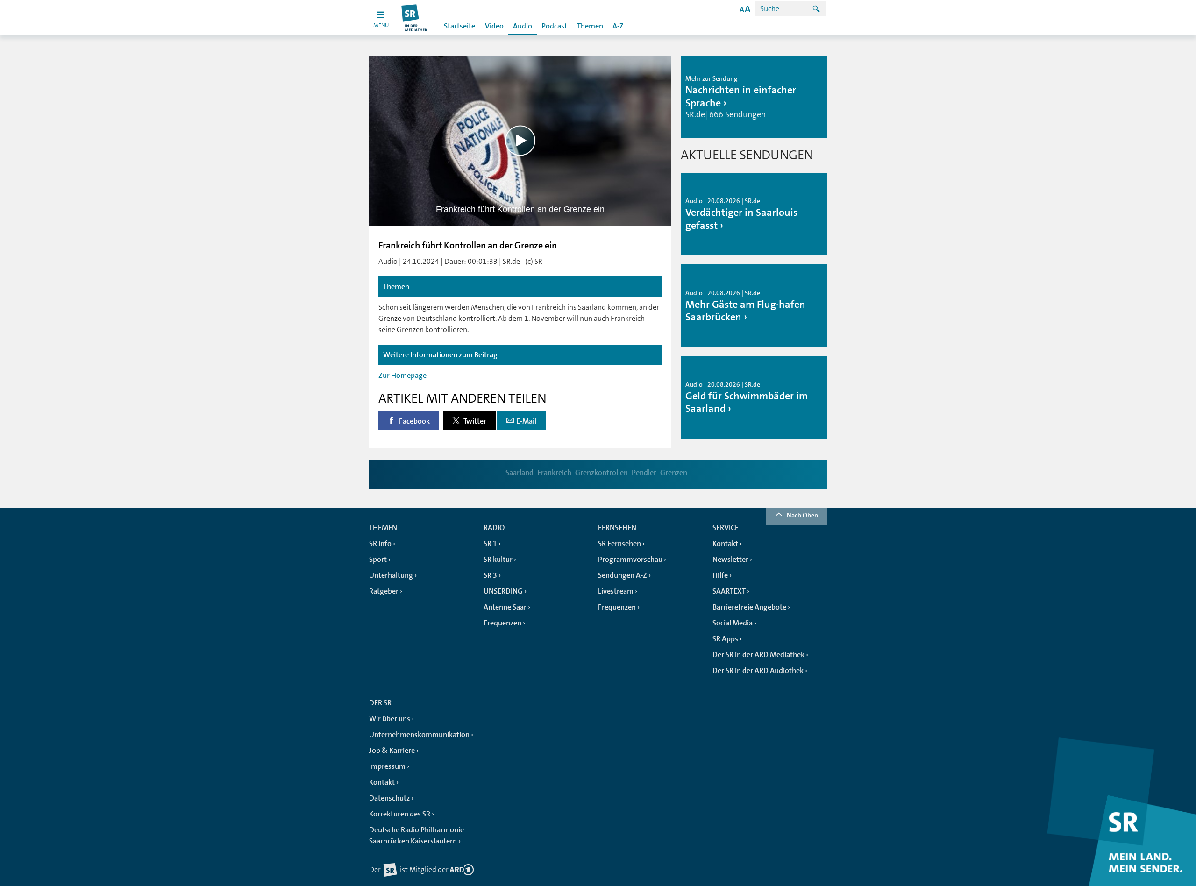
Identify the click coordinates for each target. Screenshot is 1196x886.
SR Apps (725, 639)
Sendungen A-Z (622, 575)
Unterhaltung (391, 575)
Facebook (414, 421)
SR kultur (498, 559)
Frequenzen (502, 623)
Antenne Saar (505, 607)
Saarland (519, 472)
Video (494, 26)
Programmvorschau (630, 559)
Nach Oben (802, 515)
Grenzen (673, 472)
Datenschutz (389, 798)
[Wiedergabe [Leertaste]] (520, 140)
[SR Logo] (414, 17)
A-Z (618, 26)
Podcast (554, 26)
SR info (380, 543)
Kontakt (725, 543)
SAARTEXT (729, 591)
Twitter (474, 421)
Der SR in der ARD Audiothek (758, 670)
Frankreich (554, 472)
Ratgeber (384, 591)
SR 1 (490, 543)
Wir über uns (389, 718)
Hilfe (720, 575)
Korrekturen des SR (399, 814)
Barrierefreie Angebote (749, 607)
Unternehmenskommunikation (419, 734)
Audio (522, 26)
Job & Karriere (392, 750)
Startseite (459, 26)
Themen (590, 26)
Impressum (387, 766)
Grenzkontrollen (601, 472)
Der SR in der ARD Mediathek (758, 654)
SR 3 (490, 575)
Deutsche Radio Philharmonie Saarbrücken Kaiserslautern (416, 835)
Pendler (644, 472)
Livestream (616, 591)
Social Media (732, 623)
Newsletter (730, 559)
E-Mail (526, 421)
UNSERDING (503, 591)
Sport (378, 559)
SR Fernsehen (619, 543)
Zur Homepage (402, 375)
